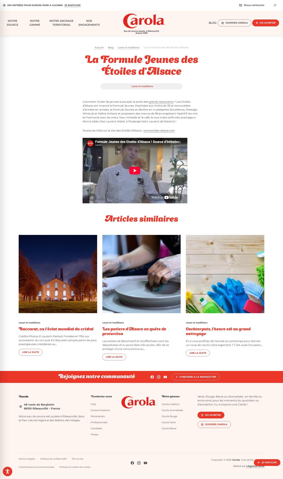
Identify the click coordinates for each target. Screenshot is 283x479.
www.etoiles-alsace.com (159, 130)
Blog (110, 47)
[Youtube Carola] (165, 377)
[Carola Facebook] (152, 377)
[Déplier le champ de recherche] (275, 5)
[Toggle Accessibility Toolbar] (7, 471)
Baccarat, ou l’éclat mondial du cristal (56, 329)
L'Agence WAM (255, 466)
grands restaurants (161, 101)
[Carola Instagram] (159, 377)
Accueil (99, 47)
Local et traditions (128, 47)
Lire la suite (30, 352)
